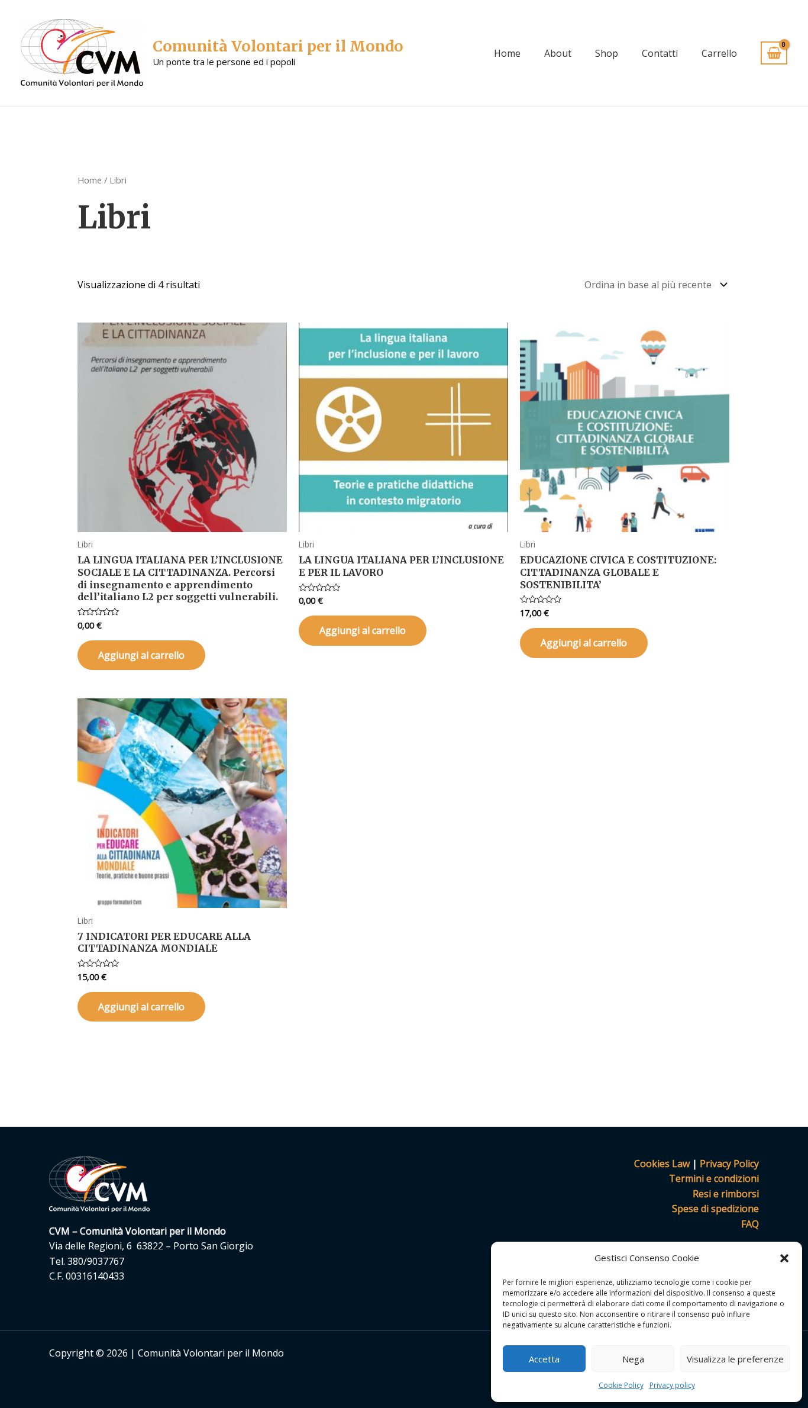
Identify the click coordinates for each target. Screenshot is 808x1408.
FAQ (750, 1223)
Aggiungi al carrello (141, 655)
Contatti (660, 53)
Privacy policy (672, 1385)
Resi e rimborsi (726, 1193)
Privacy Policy (729, 1163)
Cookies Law (662, 1163)
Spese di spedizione (715, 1208)
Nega (633, 1359)
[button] (784, 1258)
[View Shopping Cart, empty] (774, 53)
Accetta (544, 1359)
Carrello (719, 53)
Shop (606, 53)
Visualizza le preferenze (735, 1359)
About (557, 53)
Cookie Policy (621, 1385)
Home (507, 53)
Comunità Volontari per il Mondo (278, 46)
